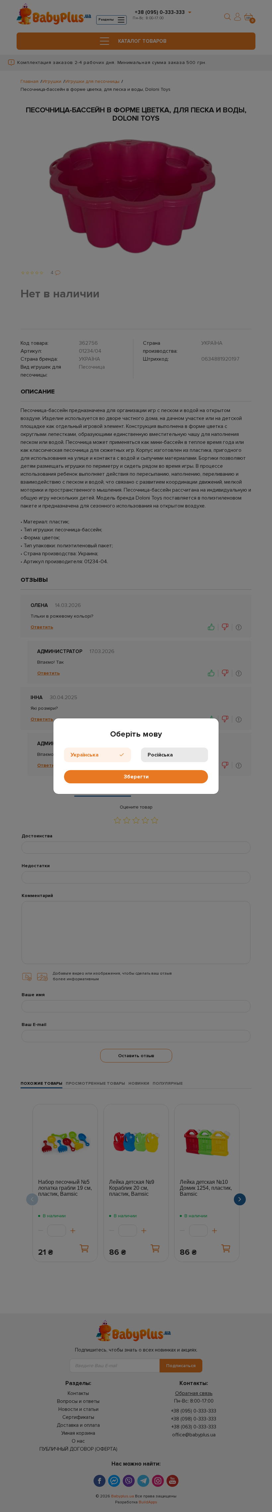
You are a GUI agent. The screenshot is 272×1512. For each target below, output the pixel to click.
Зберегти (136, 776)
